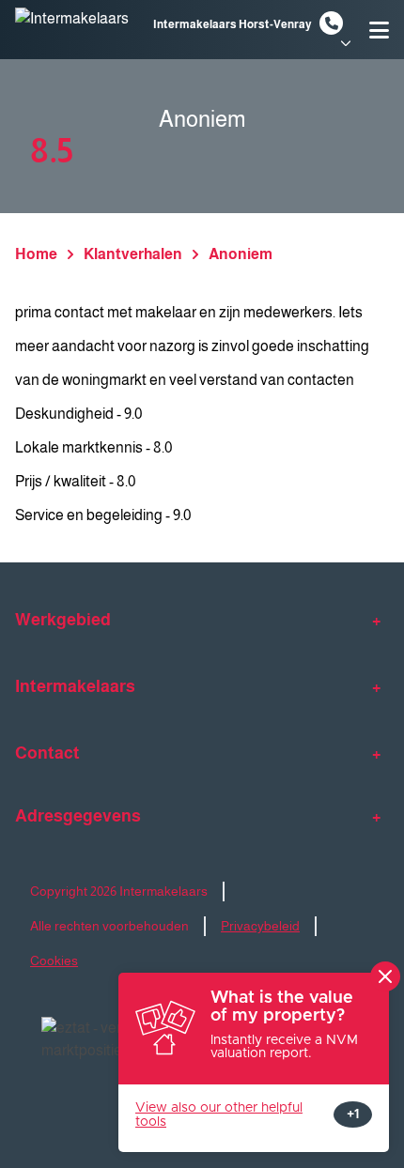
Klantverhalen (133, 254)
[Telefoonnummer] (331, 23)
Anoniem (240, 254)
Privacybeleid (260, 925)
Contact (47, 753)
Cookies (54, 960)
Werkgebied (63, 619)
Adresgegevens (78, 816)
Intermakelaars (75, 686)
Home (36, 254)
